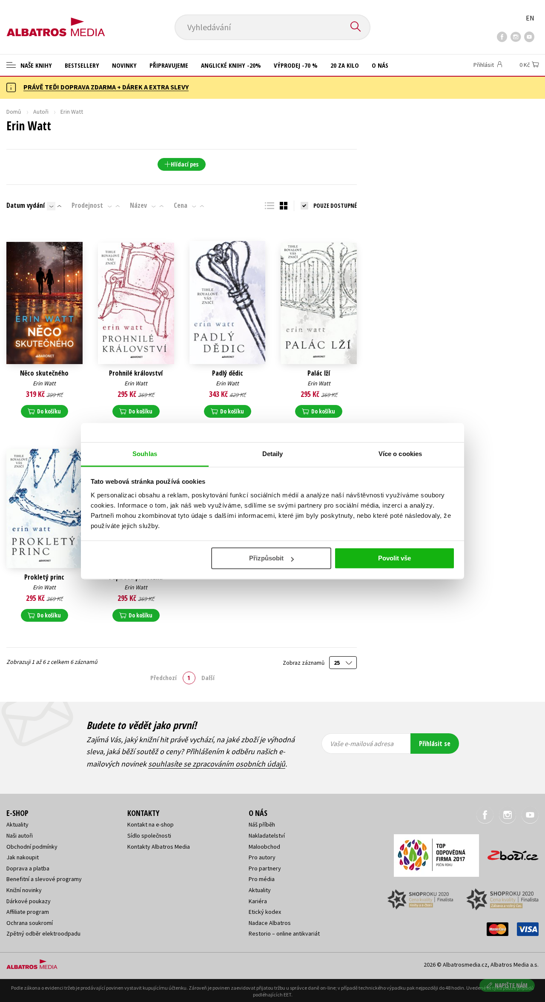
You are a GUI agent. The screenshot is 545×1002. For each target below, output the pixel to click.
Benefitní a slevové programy (44, 879)
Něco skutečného (44, 373)
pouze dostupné (335, 205)
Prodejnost (87, 205)
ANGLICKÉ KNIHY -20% (231, 65)
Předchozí (163, 677)
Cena (180, 205)
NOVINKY (124, 65)
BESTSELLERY (82, 65)
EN (530, 18)
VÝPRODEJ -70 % (296, 65)
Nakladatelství (267, 835)
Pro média (262, 879)
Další (208, 677)
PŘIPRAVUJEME (168, 65)
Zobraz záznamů (304, 662)
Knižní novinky (24, 890)
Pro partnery (265, 868)
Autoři (41, 111)
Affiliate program (27, 912)
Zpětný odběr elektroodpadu (43, 933)
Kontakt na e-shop (150, 824)
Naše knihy (35, 65)
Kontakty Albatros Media (158, 846)
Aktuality (17, 824)
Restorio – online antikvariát (284, 933)
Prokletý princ (44, 577)
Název (138, 205)
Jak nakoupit (22, 857)
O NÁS (380, 65)
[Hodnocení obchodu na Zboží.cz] (509, 853)
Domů (13, 111)
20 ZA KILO (344, 65)
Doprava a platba (27, 868)
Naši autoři (19, 835)
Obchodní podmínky (31, 846)
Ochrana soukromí (29, 923)
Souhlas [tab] (144, 453)
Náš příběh (262, 824)
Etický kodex (265, 912)
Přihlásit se (434, 743)
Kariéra (258, 901)
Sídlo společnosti (149, 835)
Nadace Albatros (270, 923)
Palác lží (318, 373)
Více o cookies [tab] (400, 453)
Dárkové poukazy (28, 901)
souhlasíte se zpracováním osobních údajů (216, 764)
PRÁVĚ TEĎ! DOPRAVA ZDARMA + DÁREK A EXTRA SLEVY (106, 87)
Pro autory (262, 857)
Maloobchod (264, 846)
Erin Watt (44, 383)
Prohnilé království (136, 373)
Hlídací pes (184, 164)
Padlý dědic (227, 373)
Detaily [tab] (272, 453)
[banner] (55, 20)
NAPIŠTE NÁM (511, 985)
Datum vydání (25, 205)
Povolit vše (394, 558)
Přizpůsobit (266, 558)
